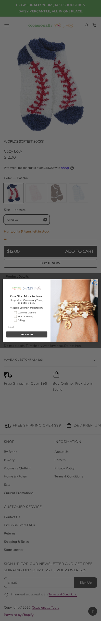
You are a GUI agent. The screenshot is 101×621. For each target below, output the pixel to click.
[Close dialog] (94, 282)
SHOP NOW (27, 334)
